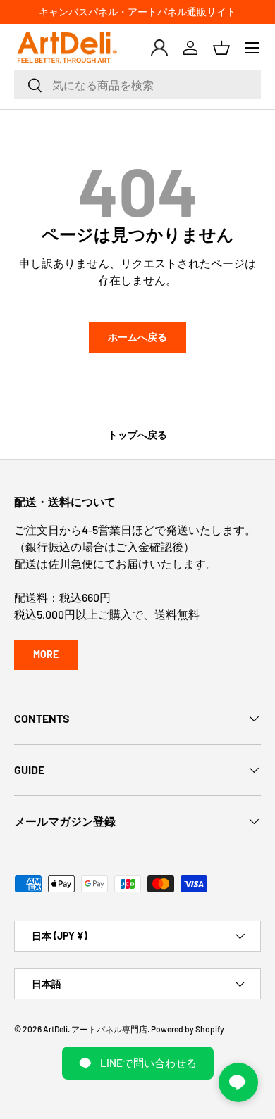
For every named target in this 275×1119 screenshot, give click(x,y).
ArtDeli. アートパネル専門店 (95, 1029)
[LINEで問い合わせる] (238, 1082)
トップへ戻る (137, 435)
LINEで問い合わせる (148, 1062)
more (46, 654)
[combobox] (137, 84)
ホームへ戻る (137, 337)
